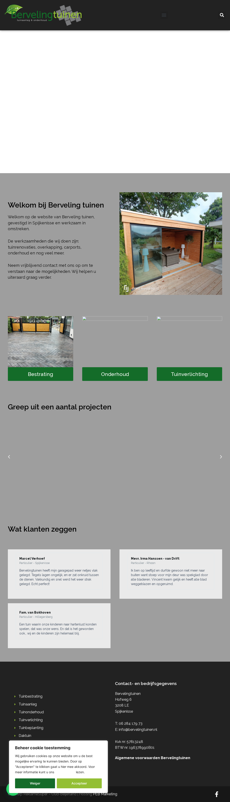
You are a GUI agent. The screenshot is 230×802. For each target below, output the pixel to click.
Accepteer (79, 783)
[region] (58, 766)
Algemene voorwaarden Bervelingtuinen (152, 758)
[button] (164, 15)
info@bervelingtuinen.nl (138, 729)
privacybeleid (65, 772)
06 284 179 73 (130, 723)
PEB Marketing (105, 794)
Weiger (35, 783)
